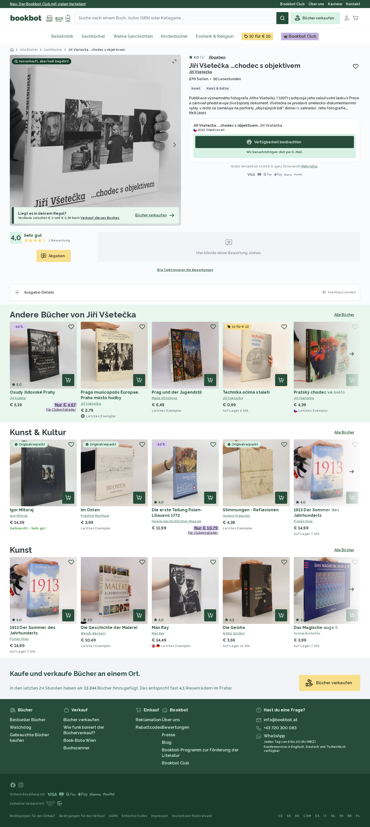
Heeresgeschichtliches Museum (176, 521)
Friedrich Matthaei (95, 516)
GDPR (113, 816)
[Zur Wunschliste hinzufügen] (355, 66)
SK (289, 816)
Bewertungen (175, 727)
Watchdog (20, 727)
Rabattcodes (149, 727)
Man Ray (160, 627)
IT (325, 816)
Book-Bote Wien (79, 740)
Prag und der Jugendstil (177, 392)
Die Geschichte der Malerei (109, 627)
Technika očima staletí (246, 392)
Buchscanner (76, 748)
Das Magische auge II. (316, 627)
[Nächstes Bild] (174, 144)
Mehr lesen (197, 112)
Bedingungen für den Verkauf (82, 816)
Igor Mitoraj (21, 510)
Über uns (171, 719)
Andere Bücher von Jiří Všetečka (73, 314)
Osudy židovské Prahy (32, 392)
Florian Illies (303, 521)
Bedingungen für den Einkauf (32, 816)
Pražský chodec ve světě (319, 392)
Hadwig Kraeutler (236, 516)
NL (333, 816)
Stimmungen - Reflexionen (251, 510)
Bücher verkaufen (81, 719)
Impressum (159, 816)
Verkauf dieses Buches (100, 218)
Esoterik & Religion (215, 36)
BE (350, 816)
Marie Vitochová (164, 398)
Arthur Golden (234, 633)
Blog (166, 742)
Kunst (21, 550)
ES (317, 816)
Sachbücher (93, 36)
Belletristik (62, 36)
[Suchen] (282, 18)
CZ (280, 816)
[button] (95, 140)
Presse (168, 734)
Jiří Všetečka (200, 72)
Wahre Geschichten (133, 36)
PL (358, 816)
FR (342, 816)
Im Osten (90, 510)
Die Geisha (234, 627)
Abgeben (217, 57)
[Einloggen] (346, 18)
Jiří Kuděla (18, 398)
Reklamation (148, 719)
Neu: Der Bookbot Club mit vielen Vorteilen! (48, 4)
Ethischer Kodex (134, 816)
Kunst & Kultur (38, 432)
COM (307, 816)
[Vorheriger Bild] (16, 144)
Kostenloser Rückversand (192, 816)
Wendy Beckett (93, 633)
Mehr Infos (309, 166)
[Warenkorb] (355, 18)
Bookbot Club (175, 763)
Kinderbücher (174, 36)
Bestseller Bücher (28, 719)
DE (297, 816)
